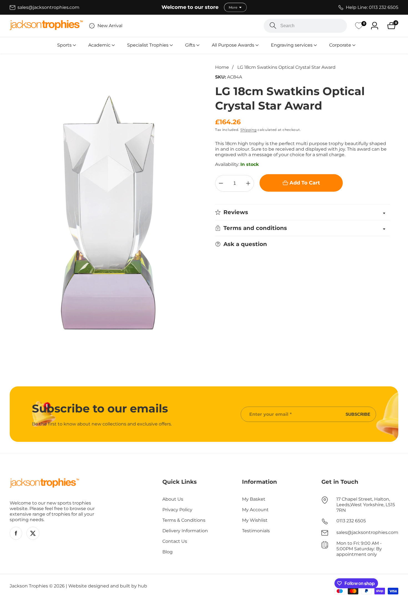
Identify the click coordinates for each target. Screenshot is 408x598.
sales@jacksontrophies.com (367, 532)
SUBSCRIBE (358, 414)
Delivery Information (185, 530)
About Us (172, 499)
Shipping (248, 130)
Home (222, 67)
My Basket (253, 499)
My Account (255, 509)
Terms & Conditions (183, 520)
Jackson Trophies (29, 586)
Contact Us (174, 541)
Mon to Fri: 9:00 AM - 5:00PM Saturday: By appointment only (359, 549)
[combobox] (305, 26)
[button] (64, 45)
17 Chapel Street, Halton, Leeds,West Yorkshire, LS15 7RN (365, 504)
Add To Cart (304, 183)
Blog (167, 551)
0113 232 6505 (351, 520)
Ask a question (245, 244)
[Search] (273, 26)
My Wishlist (255, 520)
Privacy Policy (177, 509)
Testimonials (256, 530)
